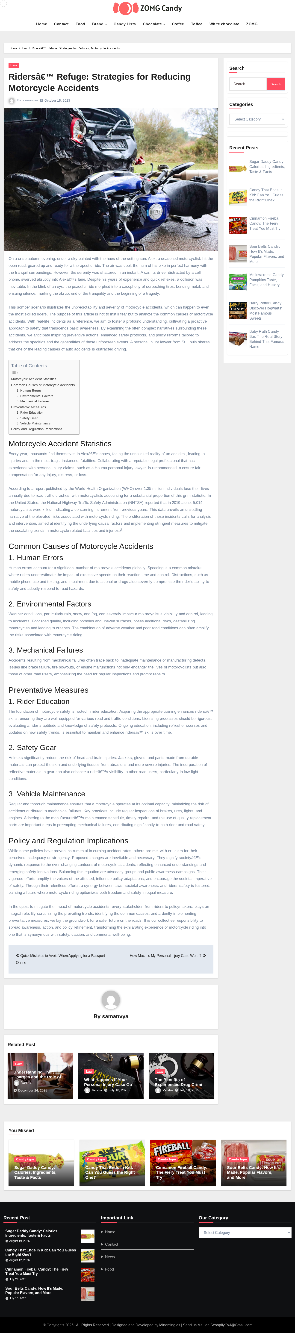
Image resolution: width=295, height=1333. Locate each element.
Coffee (178, 24)
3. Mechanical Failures (33, 401)
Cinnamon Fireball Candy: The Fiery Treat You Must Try (181, 1172)
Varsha (26, 1082)
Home (41, 24)
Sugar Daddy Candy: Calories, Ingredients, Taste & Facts (35, 1172)
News (110, 1257)
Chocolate (153, 24)
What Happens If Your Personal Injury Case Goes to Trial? (110, 1084)
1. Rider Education (30, 412)
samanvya (30, 100)
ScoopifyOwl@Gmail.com (231, 1325)
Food (80, 24)
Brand (98, 24)
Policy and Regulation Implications (36, 429)
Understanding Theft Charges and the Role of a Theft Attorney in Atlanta (39, 1077)
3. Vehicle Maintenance (33, 423)
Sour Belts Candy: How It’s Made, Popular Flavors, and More (253, 1172)
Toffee (197, 24)
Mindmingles (169, 1325)
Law (13, 65)
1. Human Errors (29, 390)
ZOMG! (252, 24)
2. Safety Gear (27, 418)
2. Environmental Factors (35, 396)
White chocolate (224, 24)
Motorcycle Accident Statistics (33, 379)
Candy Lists (125, 24)
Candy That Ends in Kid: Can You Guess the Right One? (110, 1172)
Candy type (25, 1159)
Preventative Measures (28, 407)
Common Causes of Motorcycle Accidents (43, 385)
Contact (61, 24)
